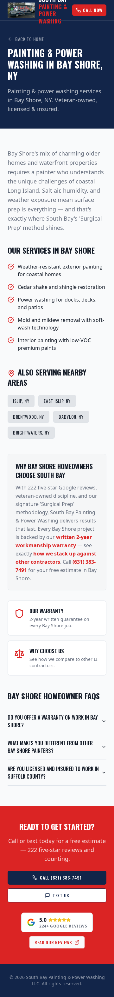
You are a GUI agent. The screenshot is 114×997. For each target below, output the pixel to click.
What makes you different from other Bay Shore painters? (50, 746)
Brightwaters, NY (31, 432)
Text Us (61, 895)
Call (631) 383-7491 (60, 877)
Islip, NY (21, 400)
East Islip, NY (57, 400)
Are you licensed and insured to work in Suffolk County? (53, 772)
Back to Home (29, 39)
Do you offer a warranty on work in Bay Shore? (53, 721)
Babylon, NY (71, 416)
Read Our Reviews (53, 942)
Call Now (93, 10)
